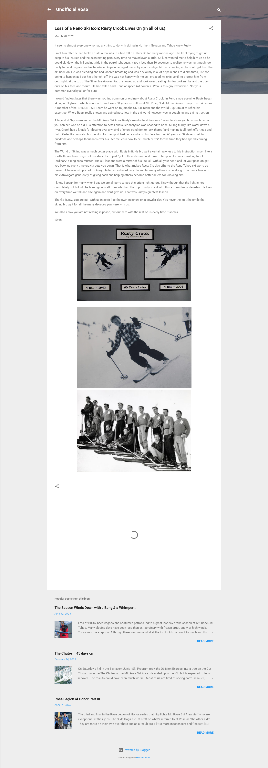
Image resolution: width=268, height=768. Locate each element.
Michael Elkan (143, 757)
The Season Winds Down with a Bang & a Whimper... (95, 608)
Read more (205, 641)
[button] (211, 29)
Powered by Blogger (136, 750)
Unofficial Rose (72, 9)
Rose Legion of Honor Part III (77, 699)
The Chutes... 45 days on (74, 653)
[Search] (219, 11)
